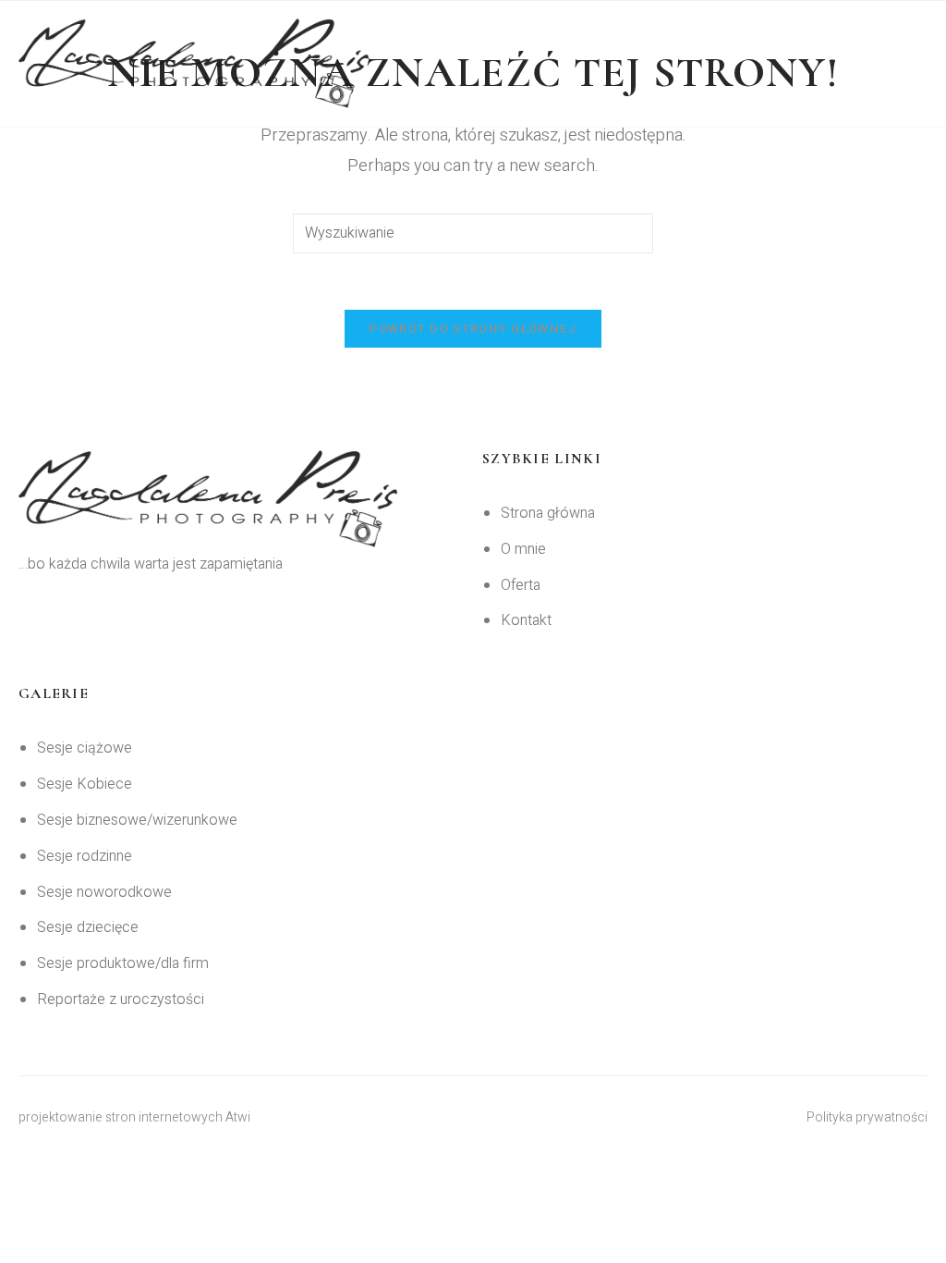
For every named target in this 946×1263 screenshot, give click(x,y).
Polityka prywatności (867, 1117)
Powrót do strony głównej (472, 328)
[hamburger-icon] (904, 63)
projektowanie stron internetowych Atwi (134, 1117)
